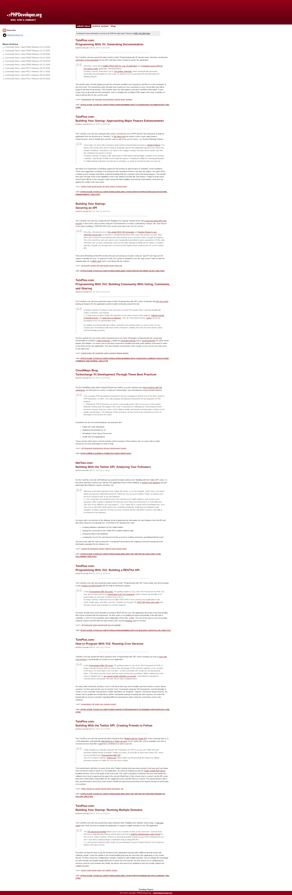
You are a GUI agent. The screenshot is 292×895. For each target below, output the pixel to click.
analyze (102, 549)
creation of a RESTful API (91, 586)
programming (86, 99)
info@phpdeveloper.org (162, 893)
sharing (125, 353)
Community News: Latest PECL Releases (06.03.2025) (27, 79)
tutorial (117, 99)
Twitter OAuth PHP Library (155, 771)
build (89, 186)
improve (107, 448)
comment (112, 353)
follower (108, 549)
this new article (162, 301)
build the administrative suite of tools (145, 834)
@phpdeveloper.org (15, 35)
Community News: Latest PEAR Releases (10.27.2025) (27, 58)
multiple (108, 870)
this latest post (120, 136)
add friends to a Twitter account (114, 741)
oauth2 (98, 789)
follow (109, 789)
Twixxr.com (111, 758)
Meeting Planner (153, 145)
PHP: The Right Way (142, 33)
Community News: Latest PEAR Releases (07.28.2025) (27, 61)
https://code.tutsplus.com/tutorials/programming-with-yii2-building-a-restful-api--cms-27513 (125, 630)
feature (113, 186)
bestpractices (98, 448)
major (107, 186)
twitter (83, 789)
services (107, 704)
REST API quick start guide (148, 602)
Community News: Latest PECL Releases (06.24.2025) (27, 68)
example (117, 625)
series (122, 99)
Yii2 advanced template (96, 832)
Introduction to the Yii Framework (121, 594)
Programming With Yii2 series (101, 592)
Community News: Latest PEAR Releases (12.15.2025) (27, 47)
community (99, 353)
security (87, 265)
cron (101, 704)
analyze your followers (151, 483)
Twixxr (149, 318)
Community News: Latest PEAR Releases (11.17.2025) (27, 51)
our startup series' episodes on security (120, 676)
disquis (119, 353)
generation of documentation (87, 60)
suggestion (116, 789)
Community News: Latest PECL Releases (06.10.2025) (27, 75)
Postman (128, 621)
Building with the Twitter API (136, 738)
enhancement (121, 186)
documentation (108, 99)
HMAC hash (96, 261)
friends (103, 789)
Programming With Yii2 (111, 755)
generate (98, 99)
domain (114, 870)
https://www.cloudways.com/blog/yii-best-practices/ (105, 453)
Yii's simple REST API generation (120, 232)
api (82, 265)
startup (84, 186)
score (114, 549)
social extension (148, 341)
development (115, 448)
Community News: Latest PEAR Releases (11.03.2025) (27, 54)
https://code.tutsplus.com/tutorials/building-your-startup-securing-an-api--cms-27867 (122, 271)
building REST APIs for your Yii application (120, 66)
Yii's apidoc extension (123, 71)
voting (106, 353)
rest (120, 265)
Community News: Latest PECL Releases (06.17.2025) (27, 71)
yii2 (93, 99)
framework (88, 448)
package (129, 99)
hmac (117, 265)
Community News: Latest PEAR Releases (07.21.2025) (27, 65)
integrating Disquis (128, 341)
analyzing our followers (111, 318)
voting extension (103, 341)
